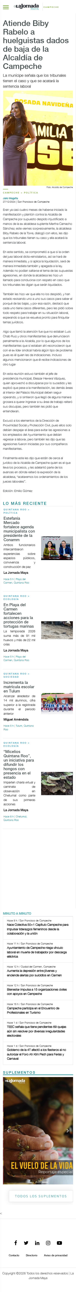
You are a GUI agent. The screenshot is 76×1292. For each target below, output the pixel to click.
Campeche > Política (20, 193)
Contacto (14, 1255)
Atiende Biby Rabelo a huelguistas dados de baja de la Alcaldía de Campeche (36, 45)
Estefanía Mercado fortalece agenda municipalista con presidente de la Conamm (19, 529)
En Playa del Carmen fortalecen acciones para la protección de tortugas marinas (19, 616)
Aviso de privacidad (55, 1255)
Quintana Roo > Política (17, 511)
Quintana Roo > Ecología (17, 598)
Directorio (31, 1255)
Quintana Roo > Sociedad (17, 675)
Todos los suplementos (41, 1196)
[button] (8, 1130)
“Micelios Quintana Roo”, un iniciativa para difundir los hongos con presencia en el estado (19, 765)
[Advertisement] (38, 870)
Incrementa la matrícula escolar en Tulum (19, 687)
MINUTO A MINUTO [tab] (17, 913)
